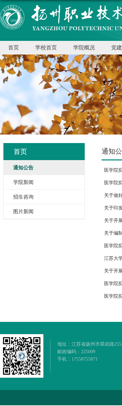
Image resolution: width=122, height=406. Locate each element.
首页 (13, 47)
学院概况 (84, 47)
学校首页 (46, 47)
